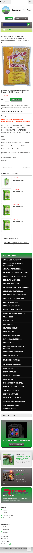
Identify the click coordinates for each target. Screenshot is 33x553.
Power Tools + (9, 379)
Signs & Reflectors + (12, 398)
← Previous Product (6, 167)
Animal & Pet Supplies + (13, 269)
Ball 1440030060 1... (18, 180)
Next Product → (27, 167)
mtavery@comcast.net (11, 544)
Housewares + (9, 343)
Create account (21, 18)
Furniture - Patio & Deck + (14, 313)
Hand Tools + (8, 320)
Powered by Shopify (26, 548)
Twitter (5, 527)
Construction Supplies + (13, 298)
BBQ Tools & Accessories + (14, 276)
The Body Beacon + (11, 405)
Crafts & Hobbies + (11, 302)
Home (3, 36)
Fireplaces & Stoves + (12, 309)
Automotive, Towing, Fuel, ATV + (16, 272)
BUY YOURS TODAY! (16, 444)
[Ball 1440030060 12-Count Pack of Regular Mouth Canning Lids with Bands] (6, 182)
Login (10, 18)
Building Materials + (12, 284)
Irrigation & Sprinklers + (13, 352)
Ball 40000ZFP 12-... (18, 191)
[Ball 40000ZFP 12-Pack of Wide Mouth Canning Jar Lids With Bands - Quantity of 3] (6, 225)
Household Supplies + (12, 339)
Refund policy (7, 518)
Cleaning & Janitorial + (13, 291)
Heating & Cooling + (11, 328)
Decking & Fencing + (11, 306)
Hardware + (8, 324)
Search (5, 510)
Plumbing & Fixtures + (12, 375)
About (5, 512)
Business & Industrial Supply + (16, 287)
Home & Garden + (10, 332)
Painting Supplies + (11, 368)
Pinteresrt (6, 532)
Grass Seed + (8, 317)
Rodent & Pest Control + (13, 383)
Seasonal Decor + (11, 390)
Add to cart (16, 99)
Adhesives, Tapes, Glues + (14, 260)
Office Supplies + (10, 355)
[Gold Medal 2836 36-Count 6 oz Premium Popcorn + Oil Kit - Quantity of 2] (16, 45)
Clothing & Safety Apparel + (15, 295)
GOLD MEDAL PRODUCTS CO (14, 111)
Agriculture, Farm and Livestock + (13, 264)
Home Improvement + (11, 335)
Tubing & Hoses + (10, 409)
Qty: (2, 99)
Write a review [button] (16, 245)
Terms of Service (8, 515)
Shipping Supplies (10, 394)
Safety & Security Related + (15, 386)
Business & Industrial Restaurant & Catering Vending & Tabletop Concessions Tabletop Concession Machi (15, 107)
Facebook (6, 529)
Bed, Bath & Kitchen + (16, 36)
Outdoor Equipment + (12, 364)
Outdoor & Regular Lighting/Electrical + (12, 360)
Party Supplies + (10, 372)
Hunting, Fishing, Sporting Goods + (14, 347)
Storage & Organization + (14, 401)
